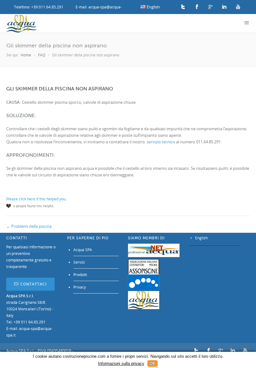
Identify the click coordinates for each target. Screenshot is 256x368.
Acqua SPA (82, 249)
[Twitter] (183, 7)
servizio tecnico (161, 142)
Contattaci (33, 284)
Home (26, 55)
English (201, 238)
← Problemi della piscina (29, 226)
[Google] (210, 7)
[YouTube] (238, 7)
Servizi (79, 262)
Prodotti (80, 274)
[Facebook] (196, 7)
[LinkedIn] (224, 7)
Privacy (79, 287)
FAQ (41, 55)
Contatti (16, 238)
